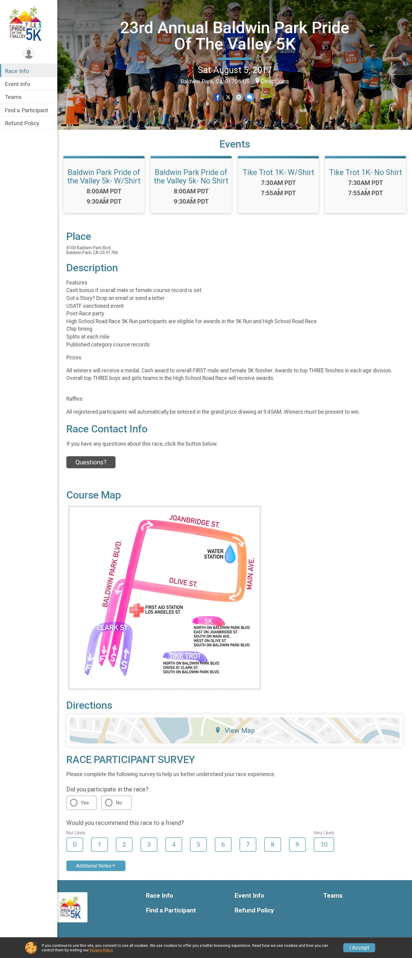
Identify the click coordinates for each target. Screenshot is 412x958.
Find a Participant (26, 110)
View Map (240, 730)
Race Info (17, 71)
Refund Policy (22, 123)
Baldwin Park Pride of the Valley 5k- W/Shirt (104, 176)
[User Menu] (28, 53)
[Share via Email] (238, 97)
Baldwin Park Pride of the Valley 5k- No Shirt (191, 176)
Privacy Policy (101, 950)
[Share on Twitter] (228, 97)
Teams (13, 97)
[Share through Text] (249, 97)
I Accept (359, 948)
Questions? (90, 462)
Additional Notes (93, 866)
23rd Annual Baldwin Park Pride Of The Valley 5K (234, 35)
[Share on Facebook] (217, 97)
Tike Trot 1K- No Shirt (365, 172)
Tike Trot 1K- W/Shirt (278, 172)
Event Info (17, 84)
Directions (275, 81)
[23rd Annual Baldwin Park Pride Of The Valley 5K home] (29, 23)
